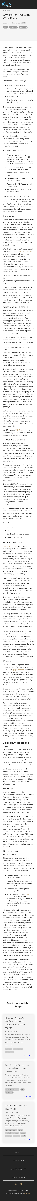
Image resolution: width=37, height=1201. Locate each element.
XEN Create (27, 1193)
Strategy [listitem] (8, 1049)
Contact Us (17, 1177)
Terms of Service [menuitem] (13, 1190)
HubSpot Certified (17, 1169)
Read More (28, 1056)
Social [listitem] (23, 1133)
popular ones (18, 670)
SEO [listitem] (22, 1089)
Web (5, 27)
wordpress (13, 27)
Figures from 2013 (10, 546)
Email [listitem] (20, 1130)
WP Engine (19, 430)
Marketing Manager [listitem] (12, 1089)
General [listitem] (16, 1136)
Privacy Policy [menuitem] (24, 1190)
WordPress (23, 27)
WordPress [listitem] (9, 1052)
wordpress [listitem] (9, 1092)
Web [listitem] (23, 1136)
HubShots (17, 1161)
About (18, 1152)
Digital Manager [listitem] (11, 1130)
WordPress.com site (25, 251)
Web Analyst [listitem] (18, 1049)
